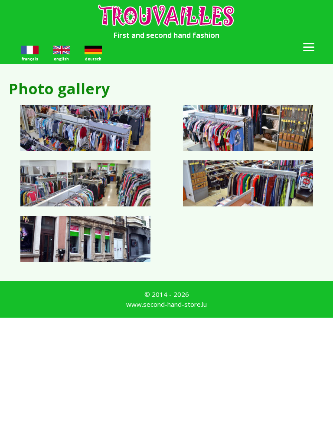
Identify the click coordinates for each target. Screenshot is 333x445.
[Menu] (309, 46)
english (61, 59)
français (30, 59)
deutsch (93, 59)
